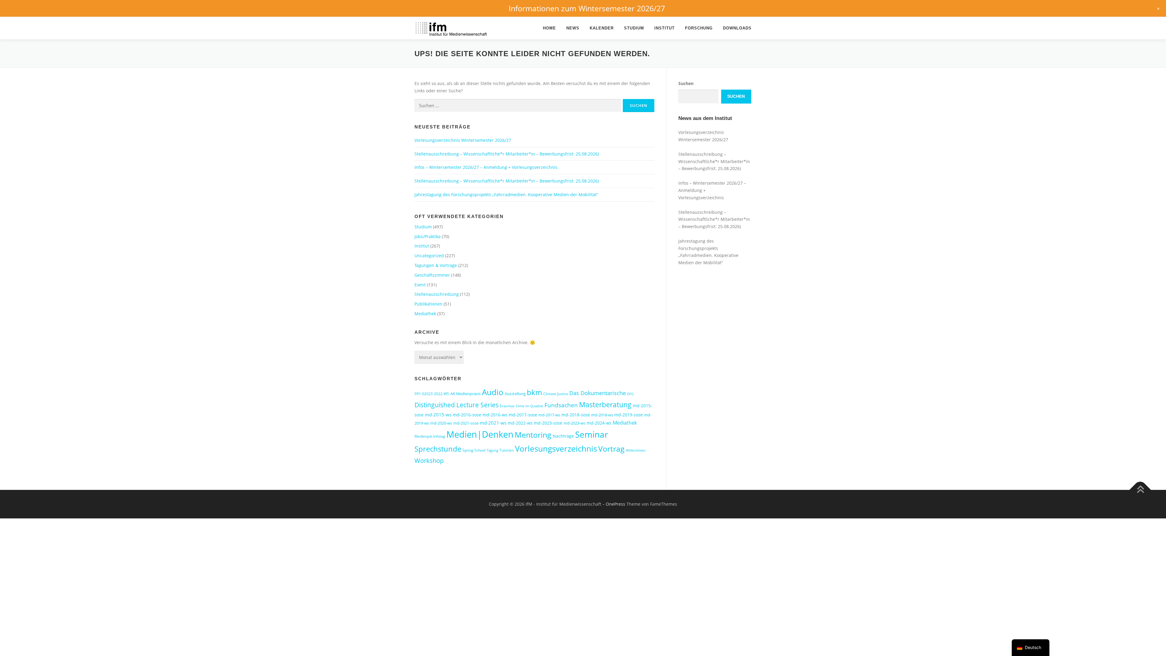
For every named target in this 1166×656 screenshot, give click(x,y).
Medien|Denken (479, 434)
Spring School (474, 450)
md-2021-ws (493, 423)
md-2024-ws (599, 423)
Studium (634, 28)
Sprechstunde (437, 449)
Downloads (737, 28)
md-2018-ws (602, 415)
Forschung (699, 28)
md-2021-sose (466, 423)
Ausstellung (515, 393)
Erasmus (507, 405)
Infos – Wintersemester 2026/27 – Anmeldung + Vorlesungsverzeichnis (485, 167)
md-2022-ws (520, 423)
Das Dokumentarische (597, 393)
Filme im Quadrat (529, 406)
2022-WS (441, 393)
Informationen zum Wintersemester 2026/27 (587, 8)
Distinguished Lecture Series (456, 404)
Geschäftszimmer (432, 275)
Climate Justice (555, 393)
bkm (534, 392)
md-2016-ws (494, 415)
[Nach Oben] (1140, 490)
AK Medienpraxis (465, 393)
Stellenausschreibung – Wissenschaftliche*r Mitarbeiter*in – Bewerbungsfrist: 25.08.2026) (506, 154)
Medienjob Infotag (429, 436)
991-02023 (423, 393)
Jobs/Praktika (427, 236)
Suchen (686, 83)
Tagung (492, 450)
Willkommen (636, 450)
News (572, 28)
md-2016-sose (467, 415)
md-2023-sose (548, 423)
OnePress (615, 504)
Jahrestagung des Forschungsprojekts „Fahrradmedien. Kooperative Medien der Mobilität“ (506, 194)
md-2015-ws (438, 415)
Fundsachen (561, 405)
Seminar (591, 434)
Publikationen (428, 304)
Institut (664, 28)
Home (549, 28)
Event (420, 285)
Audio (492, 392)
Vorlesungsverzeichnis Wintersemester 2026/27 (462, 140)
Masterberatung (605, 404)
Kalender (602, 28)
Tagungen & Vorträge (435, 265)
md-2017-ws (549, 415)
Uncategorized (429, 255)
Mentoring (533, 434)
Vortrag (611, 449)
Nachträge (563, 436)
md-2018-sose (575, 415)
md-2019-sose (628, 415)
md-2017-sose (523, 415)
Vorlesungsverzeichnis (556, 448)
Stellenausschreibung (436, 294)
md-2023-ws (574, 423)
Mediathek (425, 313)
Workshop (429, 460)
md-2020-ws (441, 423)
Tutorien (506, 450)
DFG (630, 394)
